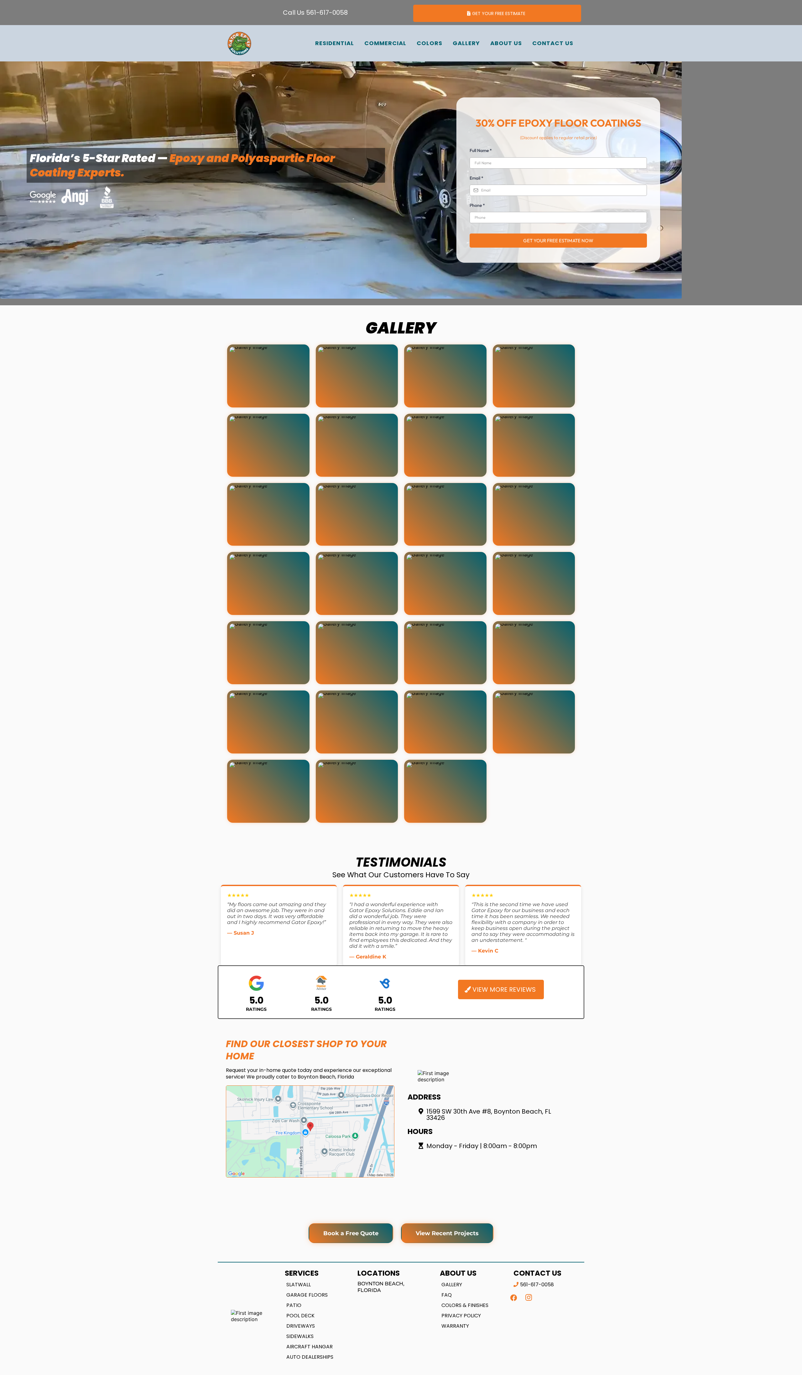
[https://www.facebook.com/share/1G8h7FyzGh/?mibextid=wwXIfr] (513, 1297)
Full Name (481, 150)
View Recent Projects (447, 1233)
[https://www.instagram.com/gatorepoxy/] (528, 1297)
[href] (310, 1131)
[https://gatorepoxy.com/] (239, 43)
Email (476, 178)
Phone (477, 205)
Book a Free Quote (350, 1233)
